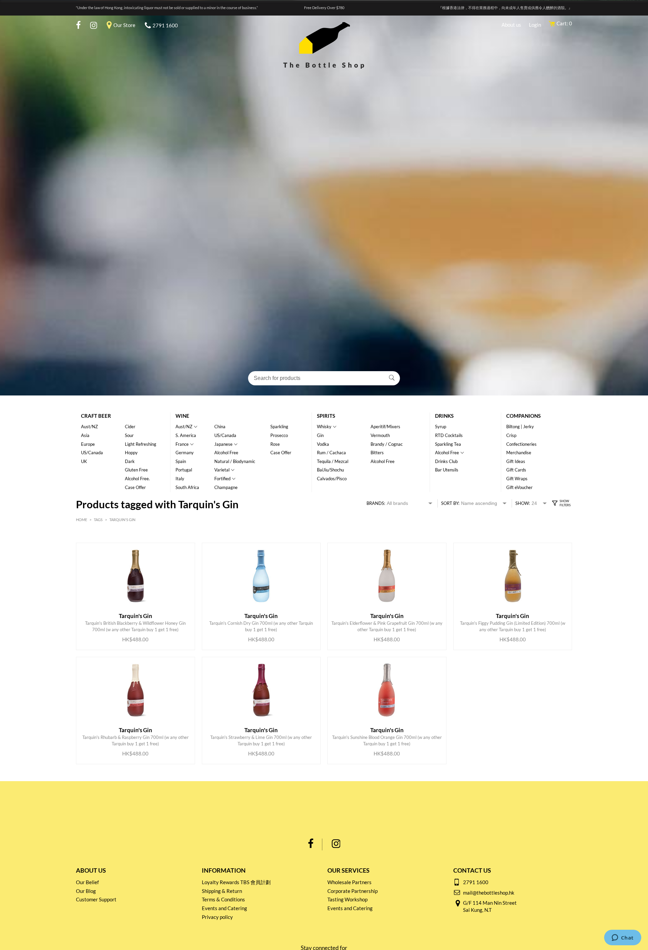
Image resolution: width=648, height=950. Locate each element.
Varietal (222, 469)
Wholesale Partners (349, 882)
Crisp (511, 435)
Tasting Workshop (347, 899)
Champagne (226, 487)
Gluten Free (136, 469)
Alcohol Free (226, 452)
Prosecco (279, 435)
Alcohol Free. (137, 478)
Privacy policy (217, 917)
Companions (523, 416)
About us (511, 25)
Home (81, 519)
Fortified (222, 478)
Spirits (326, 416)
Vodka (323, 444)
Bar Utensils (446, 469)
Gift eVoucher (519, 487)
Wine (182, 416)
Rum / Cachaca (331, 452)
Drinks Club (446, 461)
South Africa (187, 487)
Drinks (444, 416)
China (219, 426)
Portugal (184, 469)
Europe (88, 444)
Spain (181, 461)
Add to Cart (130, 626)
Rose (275, 444)
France (182, 444)
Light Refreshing (140, 444)
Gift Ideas (515, 461)
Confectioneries (521, 444)
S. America (186, 435)
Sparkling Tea (448, 444)
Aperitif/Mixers (385, 426)
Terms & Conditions (223, 899)
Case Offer (135, 487)
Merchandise (518, 452)
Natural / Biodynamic (234, 461)
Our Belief (87, 882)
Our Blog (86, 891)
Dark (130, 461)
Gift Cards (516, 469)
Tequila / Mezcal (332, 461)
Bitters (377, 452)
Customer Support (96, 899)
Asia (85, 435)
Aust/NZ (89, 426)
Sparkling (279, 426)
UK (84, 461)
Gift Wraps (517, 478)
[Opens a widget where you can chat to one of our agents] (622, 938)
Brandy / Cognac (387, 444)
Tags (98, 519)
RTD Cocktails (449, 435)
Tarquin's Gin (122, 519)
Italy (180, 478)
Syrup (440, 426)
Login (535, 25)
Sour (129, 435)
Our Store (124, 25)
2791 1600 (165, 25)
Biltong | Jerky (520, 426)
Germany (185, 452)
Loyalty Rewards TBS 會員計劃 (236, 882)
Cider (130, 426)
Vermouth (380, 435)
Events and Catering (224, 908)
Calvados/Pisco (332, 478)
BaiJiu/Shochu (330, 469)
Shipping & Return (222, 891)
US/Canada (92, 452)
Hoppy (131, 452)
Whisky (324, 426)
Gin (320, 435)
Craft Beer (96, 416)
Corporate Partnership (352, 891)
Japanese (223, 444)
